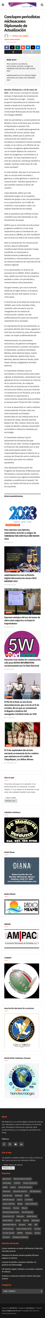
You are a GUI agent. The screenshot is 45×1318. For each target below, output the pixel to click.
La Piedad (28, 1199)
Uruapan (29, 1233)
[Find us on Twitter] (10, 1144)
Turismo (37, 1229)
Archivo (9, 612)
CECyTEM (17, 1183)
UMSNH (19, 1233)
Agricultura (7, 1179)
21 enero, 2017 (11, 42)
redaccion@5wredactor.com (11, 1311)
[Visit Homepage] (22, 4)
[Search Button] (42, 5)
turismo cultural (8, 1233)
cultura (12, 1187)
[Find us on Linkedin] (21, 1144)
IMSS (27, 1195)
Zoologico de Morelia (20, 1237)
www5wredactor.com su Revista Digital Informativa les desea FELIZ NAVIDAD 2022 (21, 77)
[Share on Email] (23, 47)
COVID (5, 1187)
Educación (6, 1191)
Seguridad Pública (9, 1224)
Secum (18, 1220)
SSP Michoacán (8, 1229)
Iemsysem (18, 1195)
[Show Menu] (3, 5)
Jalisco (19, 1199)
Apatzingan (7, 1183)
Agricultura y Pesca (12, 525)
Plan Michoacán (27, 1212)
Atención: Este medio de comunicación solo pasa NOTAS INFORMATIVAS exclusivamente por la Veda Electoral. (22, 662)
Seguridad (35, 1220)
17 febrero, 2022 (9, 627)
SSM (29, 1224)
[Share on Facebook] (6, 47)
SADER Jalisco (31, 1216)
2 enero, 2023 (9, 542)
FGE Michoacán (35, 1191)
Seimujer (22, 1224)
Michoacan (6, 1208)
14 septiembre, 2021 (10, 763)
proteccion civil (8, 1216)
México (24, 1208)
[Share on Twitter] (12, 47)
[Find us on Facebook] (4, 1144)
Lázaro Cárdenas (9, 1204)
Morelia (16, 1208)
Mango (20, 1204)
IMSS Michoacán (8, 1199)
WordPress (13, 1308)
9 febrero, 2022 (9, 669)
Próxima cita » (10, 801)
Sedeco (26, 1220)
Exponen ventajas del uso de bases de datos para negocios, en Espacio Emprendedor (22, 620)
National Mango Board (11, 1212)
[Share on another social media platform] (32, 52)
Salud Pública (8, 1220)
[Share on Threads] (33, 47)
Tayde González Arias (24, 1229)
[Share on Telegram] (28, 47)
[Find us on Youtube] (15, 1144)
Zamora (37, 1233)
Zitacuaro (6, 1237)
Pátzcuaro (20, 1216)
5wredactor (30, 1308)
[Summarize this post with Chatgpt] (13, 52)
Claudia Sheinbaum (30, 1183)
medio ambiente (31, 1204)
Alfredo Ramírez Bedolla (22, 1179)
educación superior (20, 1191)
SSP (36, 1224)
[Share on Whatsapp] (17, 47)
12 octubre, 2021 (10, 717)
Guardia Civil (7, 1195)
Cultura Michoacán (25, 1187)
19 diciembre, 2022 (10, 584)
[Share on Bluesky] (38, 47)
